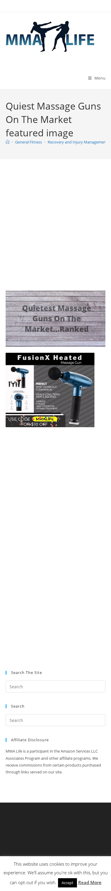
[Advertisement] (55, 232)
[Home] (7, 142)
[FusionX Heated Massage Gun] (50, 389)
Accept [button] (67, 882)
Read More (90, 882)
